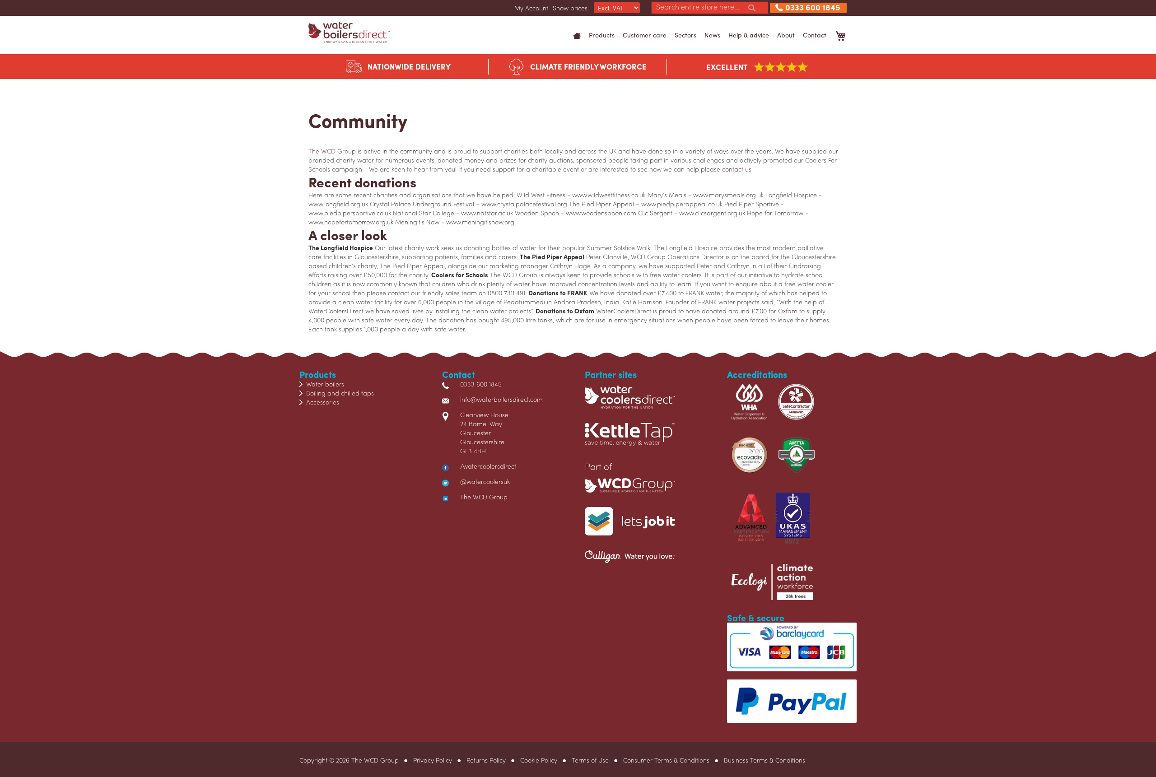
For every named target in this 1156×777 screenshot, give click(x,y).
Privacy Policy (432, 759)
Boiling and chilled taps (340, 392)
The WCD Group (332, 150)
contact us (736, 168)
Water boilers (325, 383)
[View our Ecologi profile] (772, 586)
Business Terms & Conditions (764, 759)
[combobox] (710, 7)
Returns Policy (486, 759)
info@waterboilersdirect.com (501, 399)
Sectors (685, 34)
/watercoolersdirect (488, 465)
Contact (814, 34)
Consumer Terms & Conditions (666, 759)
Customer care (645, 34)
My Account (531, 7)
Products (602, 34)
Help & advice (748, 34)
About (786, 34)
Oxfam (787, 310)
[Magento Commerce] (349, 32)
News (712, 34)
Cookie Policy (538, 759)
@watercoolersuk (485, 481)
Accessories (322, 401)
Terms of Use (590, 759)
